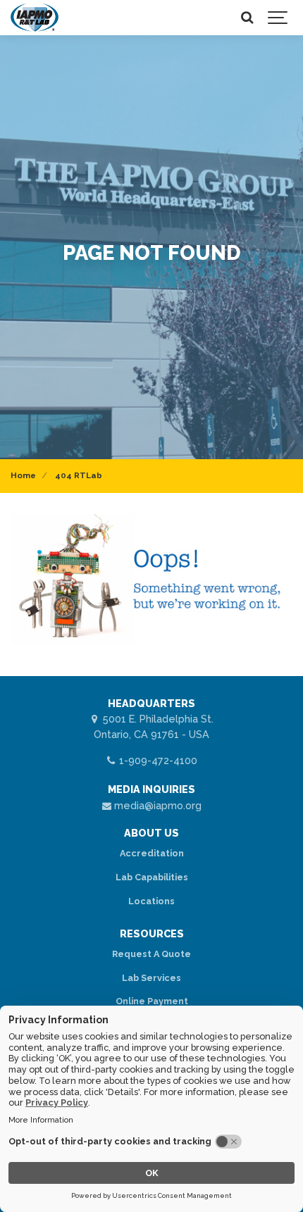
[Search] (246, 17)
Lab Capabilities (152, 877)
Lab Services (151, 978)
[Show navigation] (278, 17)
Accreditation (152, 853)
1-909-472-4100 (156, 760)
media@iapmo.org (156, 805)
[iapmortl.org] (34, 17)
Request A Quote (151, 954)
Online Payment (152, 1001)
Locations (151, 901)
